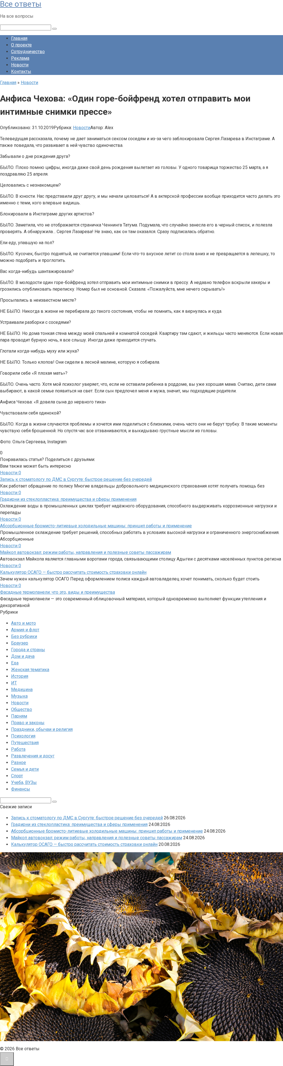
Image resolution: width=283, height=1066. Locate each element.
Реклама (20, 58)
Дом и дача (23, 656)
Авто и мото (23, 623)
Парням (19, 716)
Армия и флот (25, 629)
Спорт (17, 775)
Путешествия (25, 742)
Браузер (19, 643)
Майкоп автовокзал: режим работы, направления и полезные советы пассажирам (85, 552)
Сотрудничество (28, 51)
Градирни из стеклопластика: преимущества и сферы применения (68, 499)
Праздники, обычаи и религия (42, 729)
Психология (23, 736)
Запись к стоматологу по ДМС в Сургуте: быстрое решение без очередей (76, 479)
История (19, 676)
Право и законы (27, 722)
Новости (19, 64)
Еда (15, 663)
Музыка (19, 696)
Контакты (21, 71)
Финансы (20, 789)
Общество (21, 709)
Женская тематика (30, 669)
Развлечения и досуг (32, 756)
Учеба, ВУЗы (24, 782)
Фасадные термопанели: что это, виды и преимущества (57, 592)
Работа (18, 749)
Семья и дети (25, 769)
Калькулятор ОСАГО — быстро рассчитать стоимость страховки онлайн (73, 572)
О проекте (21, 45)
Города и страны (28, 649)
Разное (18, 762)
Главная (19, 38)
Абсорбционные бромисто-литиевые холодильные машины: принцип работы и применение (96, 525)
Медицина (22, 689)
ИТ (14, 683)
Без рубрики (24, 636)
